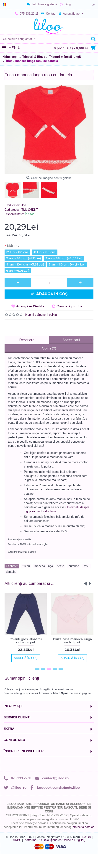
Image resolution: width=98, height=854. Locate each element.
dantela (10, 571)
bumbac (74, 566)
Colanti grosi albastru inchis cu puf (26, 640)
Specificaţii (71, 340)
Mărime (13, 246)
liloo (23, 205)
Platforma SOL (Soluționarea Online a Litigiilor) (54, 840)
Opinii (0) (49, 348)
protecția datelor (82, 827)
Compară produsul (71, 306)
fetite (60, 566)
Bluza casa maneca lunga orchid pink (72, 640)
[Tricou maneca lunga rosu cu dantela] (49, 129)
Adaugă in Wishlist (31, 306)
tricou (26, 566)
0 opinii (29, 314)
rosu (86, 566)
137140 (86, 837)
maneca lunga (43, 566)
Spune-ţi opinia (47, 314)
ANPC (17, 840)
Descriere (26, 340)
